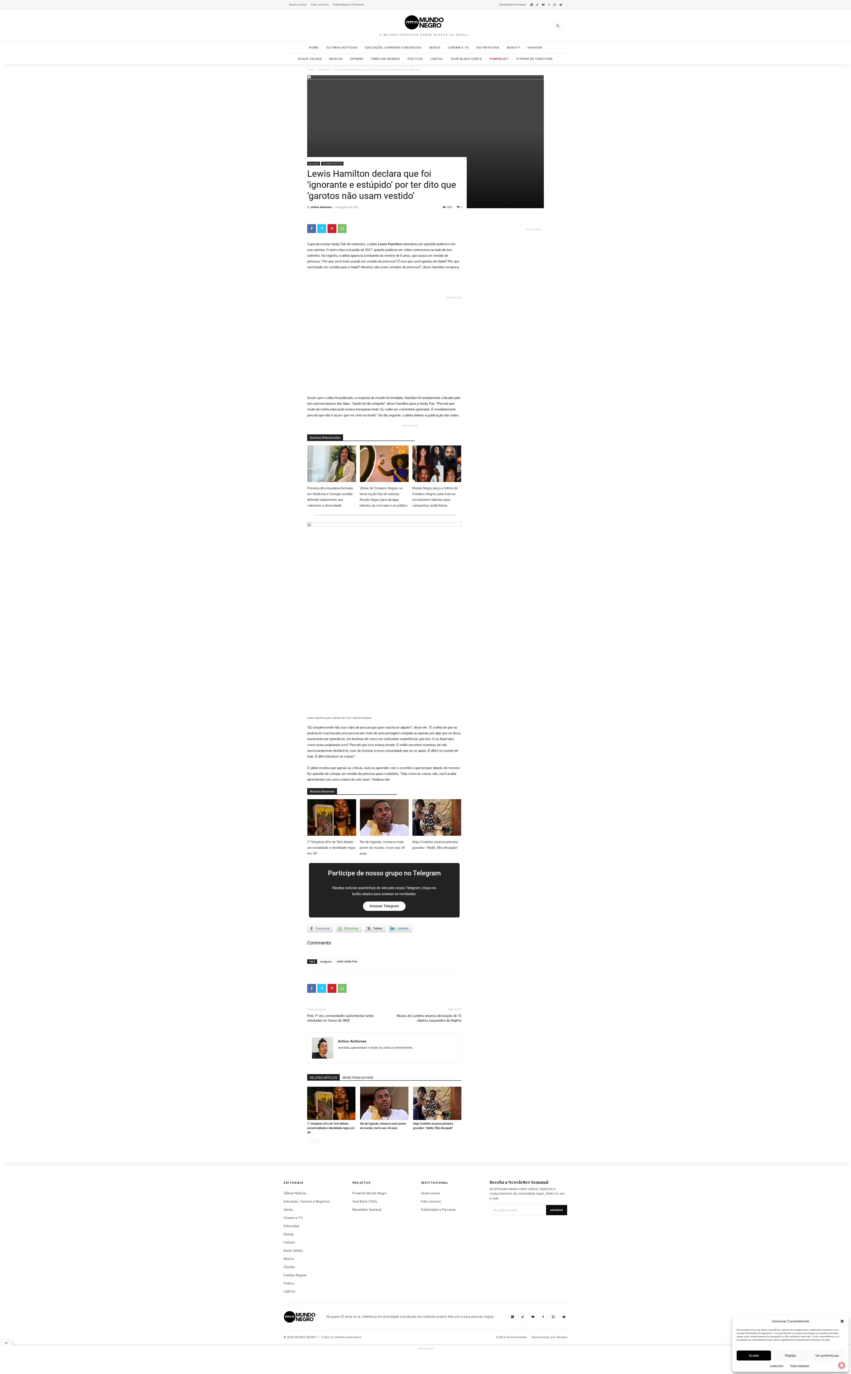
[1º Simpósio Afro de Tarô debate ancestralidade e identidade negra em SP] (331, 1103)
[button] (842, 1321)
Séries (435, 47)
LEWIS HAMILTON (347, 961)
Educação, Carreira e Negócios (393, 47)
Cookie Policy (777, 1365)
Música (335, 58)
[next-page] (317, 1141)
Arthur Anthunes (321, 207)
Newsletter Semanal (512, 4)
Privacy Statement (799, 1365)
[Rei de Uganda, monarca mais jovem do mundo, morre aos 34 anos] (384, 1103)
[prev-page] (310, 1141)
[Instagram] (531, 4)
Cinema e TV (458, 47)
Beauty (513, 47)
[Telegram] (560, 4)
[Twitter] (321, 228)
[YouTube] (543, 4)
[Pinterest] (332, 228)
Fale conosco (320, 4)
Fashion (535, 47)
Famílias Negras (385, 58)
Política (415, 58)
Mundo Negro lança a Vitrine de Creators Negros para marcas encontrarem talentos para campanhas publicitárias (435, 496)
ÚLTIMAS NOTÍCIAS (332, 163)
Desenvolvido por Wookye (549, 1337)
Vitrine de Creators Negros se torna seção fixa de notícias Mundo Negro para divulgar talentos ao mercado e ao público (384, 496)
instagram (326, 961)
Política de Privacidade (511, 1337)
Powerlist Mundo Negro (369, 1193)
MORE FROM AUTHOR (357, 1077)
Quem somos (298, 4)
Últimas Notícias (342, 47)
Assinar (556, 1210)
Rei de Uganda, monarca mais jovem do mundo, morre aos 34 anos (382, 847)
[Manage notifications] (841, 1365)
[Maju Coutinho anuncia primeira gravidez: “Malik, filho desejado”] (437, 1103)
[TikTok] (537, 4)
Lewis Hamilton (390, 244)
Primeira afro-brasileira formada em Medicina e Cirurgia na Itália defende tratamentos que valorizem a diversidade (330, 496)
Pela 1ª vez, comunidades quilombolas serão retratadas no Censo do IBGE (340, 1018)
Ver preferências (827, 1355)
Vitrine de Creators (534, 58)
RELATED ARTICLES (323, 1077)
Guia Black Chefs (466, 58)
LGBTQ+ (436, 58)
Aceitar (754, 1355)
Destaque (325, 70)
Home (313, 47)
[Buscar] (558, 25)
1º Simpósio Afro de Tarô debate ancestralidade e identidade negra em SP (331, 847)
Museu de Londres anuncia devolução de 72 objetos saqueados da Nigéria (429, 1018)
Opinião (356, 58)
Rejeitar (790, 1355)
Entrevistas (487, 47)
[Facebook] (548, 4)
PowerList (499, 58)
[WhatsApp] (554, 4)
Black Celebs (310, 58)
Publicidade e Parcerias (348, 4)
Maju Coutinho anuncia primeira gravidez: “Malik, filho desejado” (435, 844)
